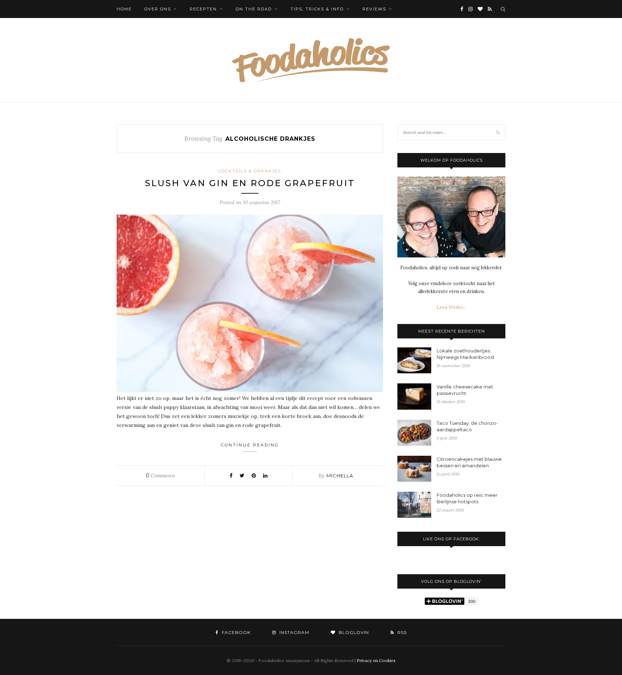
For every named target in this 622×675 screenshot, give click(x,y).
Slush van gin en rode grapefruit (250, 183)
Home (124, 9)
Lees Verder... (451, 307)
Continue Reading (250, 444)
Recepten (203, 9)
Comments (160, 475)
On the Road (254, 9)
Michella (339, 475)
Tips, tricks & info (317, 9)
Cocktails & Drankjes (249, 171)
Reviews (374, 9)
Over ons (157, 9)
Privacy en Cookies (376, 660)
